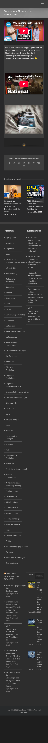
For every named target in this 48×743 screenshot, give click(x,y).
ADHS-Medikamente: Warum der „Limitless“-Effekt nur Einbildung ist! (34, 315)
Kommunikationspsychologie (13, 392)
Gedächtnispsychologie (13, 331)
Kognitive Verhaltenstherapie (13, 385)
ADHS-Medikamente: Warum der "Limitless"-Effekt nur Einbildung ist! (12, 633)
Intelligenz (10, 361)
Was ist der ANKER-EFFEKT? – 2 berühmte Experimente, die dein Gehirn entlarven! (35, 244)
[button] (6, 201)
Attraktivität (10, 268)
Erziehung (10, 320)
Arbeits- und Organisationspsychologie (13, 261)
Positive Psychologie (10, 475)
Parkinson (10, 463)
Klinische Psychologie (10, 368)
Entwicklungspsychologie (13, 315)
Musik (8, 450)
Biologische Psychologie (10, 280)
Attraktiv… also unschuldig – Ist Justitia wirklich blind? (39, 659)
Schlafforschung (12, 502)
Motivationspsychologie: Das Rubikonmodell (13, 588)
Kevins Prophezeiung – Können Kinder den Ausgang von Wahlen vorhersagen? (39, 631)
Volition (9, 541)
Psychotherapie (12, 491)
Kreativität (10, 408)
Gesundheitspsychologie (13, 350)
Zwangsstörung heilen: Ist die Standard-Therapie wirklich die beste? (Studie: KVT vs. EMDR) (13, 608)
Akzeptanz (10, 243)
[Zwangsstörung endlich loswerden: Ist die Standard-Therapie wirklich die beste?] (12, 186)
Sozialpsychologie (13, 519)
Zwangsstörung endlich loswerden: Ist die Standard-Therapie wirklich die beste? (12, 206)
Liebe (8, 425)
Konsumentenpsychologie (13, 397)
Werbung (9, 552)
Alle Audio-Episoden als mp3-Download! (11, 576)
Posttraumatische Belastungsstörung (13, 484)
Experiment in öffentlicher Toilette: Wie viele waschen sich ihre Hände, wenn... (13, 656)
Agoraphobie (11, 237)
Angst (8, 254)
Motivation (10, 444)
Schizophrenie (11, 496)
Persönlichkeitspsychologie (13, 469)
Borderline (10, 287)
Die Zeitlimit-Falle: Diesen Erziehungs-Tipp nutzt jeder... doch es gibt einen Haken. (13, 679)
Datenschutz (24, 712)
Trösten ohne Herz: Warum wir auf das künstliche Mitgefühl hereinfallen (35, 278)
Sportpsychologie (13, 524)
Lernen (8, 414)
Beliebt (30, 574)
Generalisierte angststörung (11, 343)
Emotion (9, 309)
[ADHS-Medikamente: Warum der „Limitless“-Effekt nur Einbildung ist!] (35, 186)
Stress (8, 530)
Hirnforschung (11, 356)
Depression (10, 298)
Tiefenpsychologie (13, 535)
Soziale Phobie (12, 513)
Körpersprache (11, 403)
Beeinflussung (11, 273)
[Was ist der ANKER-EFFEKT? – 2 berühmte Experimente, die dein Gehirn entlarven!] (31, 584)
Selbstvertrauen (12, 508)
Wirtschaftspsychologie (13, 557)
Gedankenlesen (12, 337)
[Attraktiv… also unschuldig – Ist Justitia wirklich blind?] (31, 654)
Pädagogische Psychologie (11, 456)
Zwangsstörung (12, 563)
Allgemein (10, 248)
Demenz (9, 292)
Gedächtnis (10, 326)
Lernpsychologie (12, 419)
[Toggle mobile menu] (42, 4)
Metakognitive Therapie (11, 437)
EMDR (8, 304)
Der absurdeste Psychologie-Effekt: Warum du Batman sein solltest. (34, 262)
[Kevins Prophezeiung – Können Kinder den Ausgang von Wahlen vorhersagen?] (31, 622)
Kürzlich (39, 576)
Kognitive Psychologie (10, 376)
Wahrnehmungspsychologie (13, 546)
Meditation (10, 430)
